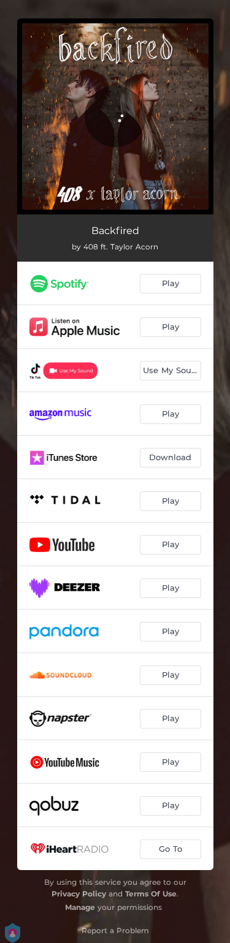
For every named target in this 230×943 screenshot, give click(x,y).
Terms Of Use (151, 893)
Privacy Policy (79, 893)
